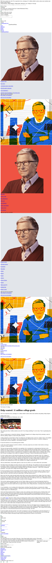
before (7, 497)
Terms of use (3, 558)
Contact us (3, 559)
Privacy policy (4, 557)
